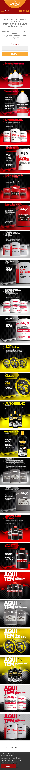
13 (23, 747)
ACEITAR (8, 766)
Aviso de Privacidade (10, 760)
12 (21, 747)
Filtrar (15, 54)
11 (19, 747)
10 (18, 747)
